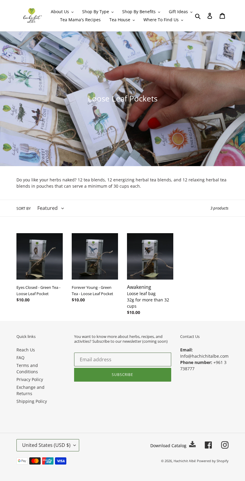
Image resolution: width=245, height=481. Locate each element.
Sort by (23, 208)
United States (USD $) (46, 445)
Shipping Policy (31, 401)
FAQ (20, 357)
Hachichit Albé (185, 461)
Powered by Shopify (213, 461)
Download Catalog (169, 445)
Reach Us (25, 350)
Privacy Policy (29, 379)
